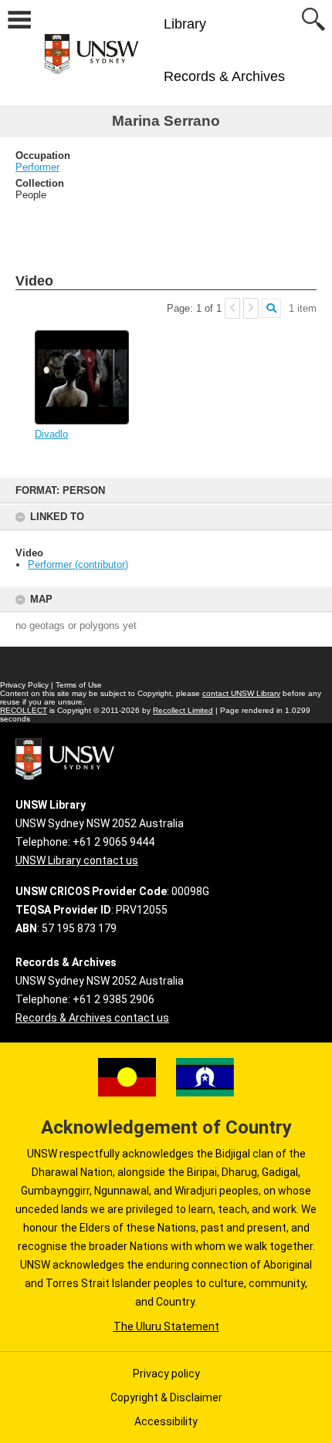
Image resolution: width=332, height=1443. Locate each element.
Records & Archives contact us (92, 1018)
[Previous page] (232, 308)
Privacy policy (166, 1373)
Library (185, 24)
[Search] (271, 308)
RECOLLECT (23, 710)
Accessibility (166, 1421)
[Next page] (251, 308)
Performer (37, 167)
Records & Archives (224, 76)
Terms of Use (79, 685)
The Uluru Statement (166, 1326)
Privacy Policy (24, 685)
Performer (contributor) (78, 564)
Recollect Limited (183, 710)
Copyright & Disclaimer (166, 1397)
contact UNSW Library (241, 693)
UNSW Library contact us (76, 860)
